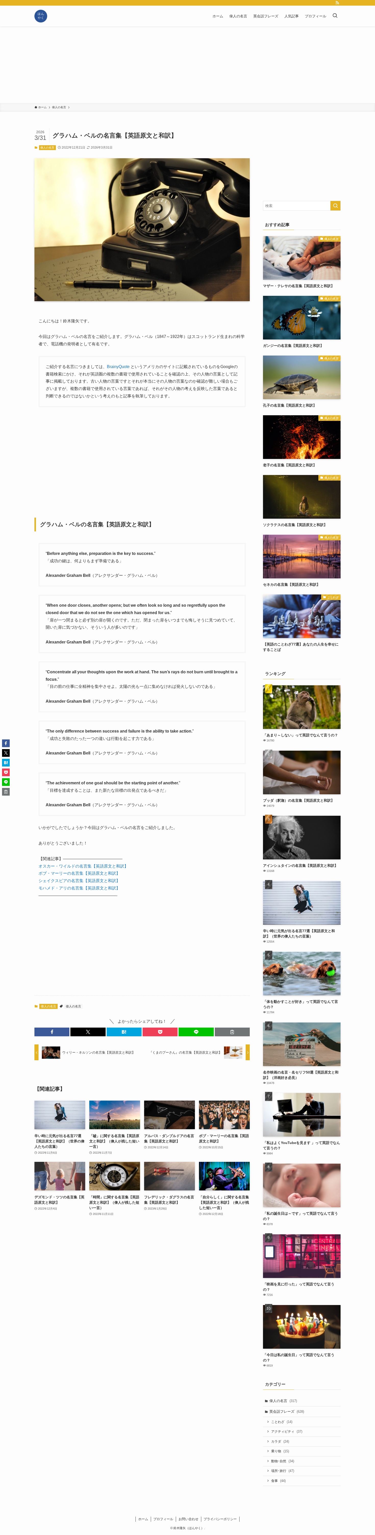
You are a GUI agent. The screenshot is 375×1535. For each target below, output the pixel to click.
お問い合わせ (188, 1519)
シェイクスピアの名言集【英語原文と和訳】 (79, 881)
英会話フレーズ (286, 1411)
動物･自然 (282, 1461)
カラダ (280, 1441)
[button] (51, 1032)
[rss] (337, 3)
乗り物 (280, 1451)
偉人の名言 (47, 147)
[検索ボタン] (335, 16)
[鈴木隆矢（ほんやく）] (40, 16)
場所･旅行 (282, 1471)
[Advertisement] (187, 65)
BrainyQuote (118, 366)
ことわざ (281, 1422)
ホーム (143, 1519)
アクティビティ (286, 1431)
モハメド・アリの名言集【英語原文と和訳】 (79, 888)
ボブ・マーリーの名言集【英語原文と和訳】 (79, 873)
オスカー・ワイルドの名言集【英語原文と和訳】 (83, 866)
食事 (278, 1481)
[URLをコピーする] (232, 1032)
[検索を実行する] (335, 206)
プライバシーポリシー (220, 1519)
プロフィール (163, 1519)
